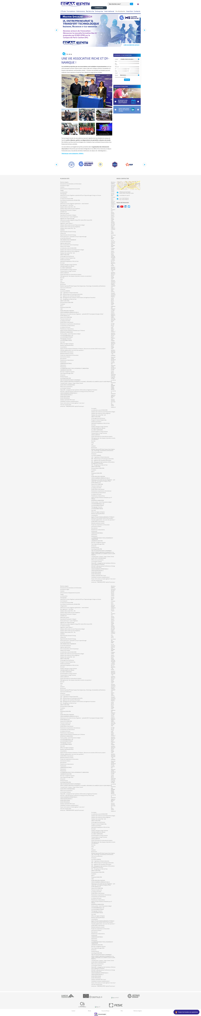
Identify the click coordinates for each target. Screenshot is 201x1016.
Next (144, 30)
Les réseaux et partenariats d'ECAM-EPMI (70, 200)
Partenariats (63, 361)
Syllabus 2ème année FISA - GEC (68, 228)
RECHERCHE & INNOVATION (66, 332)
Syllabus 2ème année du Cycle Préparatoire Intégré (72, 225)
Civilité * (117, 59)
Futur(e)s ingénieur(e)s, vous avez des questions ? (72, 350)
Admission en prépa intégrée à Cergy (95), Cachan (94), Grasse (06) (76, 220)
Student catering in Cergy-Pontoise (68, 264)
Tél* (128, 70)
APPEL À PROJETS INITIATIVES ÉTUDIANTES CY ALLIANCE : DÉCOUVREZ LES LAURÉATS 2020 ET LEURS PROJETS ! (85, 381)
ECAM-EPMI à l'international (66, 322)
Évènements (63, 366)
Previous (56, 30)
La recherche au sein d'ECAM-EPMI (68, 248)
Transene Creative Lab (65, 319)
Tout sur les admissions (65, 287)
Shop (61, 279)
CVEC (61, 309)
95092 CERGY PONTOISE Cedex (126, 193)
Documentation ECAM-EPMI (66, 302)
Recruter (62, 277)
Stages (62, 190)
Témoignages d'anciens (65, 338)
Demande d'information (122, 55)
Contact (73, 1010)
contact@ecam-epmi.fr (124, 195)
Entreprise (99, 11)
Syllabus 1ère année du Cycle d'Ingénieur (69, 251)
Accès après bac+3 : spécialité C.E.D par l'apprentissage (73, 236)
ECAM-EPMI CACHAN (65, 396)
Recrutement (63, 358)
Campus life (63, 233)
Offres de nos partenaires (66, 386)
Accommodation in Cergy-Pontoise (68, 269)
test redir (62, 342)
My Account (63, 284)
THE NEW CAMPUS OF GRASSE (67, 266)
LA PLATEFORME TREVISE (66, 340)
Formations (71, 11)
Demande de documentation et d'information (70, 183)
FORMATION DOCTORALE (66, 363)
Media (89, 1010)
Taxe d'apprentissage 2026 (66, 373)
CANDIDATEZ (99, 7)
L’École (63, 11)
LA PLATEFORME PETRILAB (66, 337)
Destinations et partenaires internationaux (70, 324)
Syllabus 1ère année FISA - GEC (67, 253)
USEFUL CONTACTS (64, 272)
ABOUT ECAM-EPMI (138, 4)
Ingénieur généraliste (65, 243)
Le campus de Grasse (65, 327)
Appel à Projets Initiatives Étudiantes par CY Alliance (72, 330)
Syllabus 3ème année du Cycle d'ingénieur (70, 208)
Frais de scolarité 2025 (65, 404)
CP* (115, 68)
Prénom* (116, 64)
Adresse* (117, 66)
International (109, 11)
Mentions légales (64, 182)
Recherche (90, 11)
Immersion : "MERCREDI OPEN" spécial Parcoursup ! (72, 406)
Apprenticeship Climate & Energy (68, 231)
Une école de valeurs (65, 357)
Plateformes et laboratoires (67, 328)
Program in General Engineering (67, 258)
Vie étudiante (120, 11)
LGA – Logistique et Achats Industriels (69, 292)
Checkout (62, 282)
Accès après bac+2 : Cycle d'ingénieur (69, 216)
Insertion (129, 11)
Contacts (137, 11)
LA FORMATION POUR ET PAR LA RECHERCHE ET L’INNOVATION (74, 368)
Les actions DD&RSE (65, 291)
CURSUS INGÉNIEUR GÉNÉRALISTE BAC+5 (69, 312)
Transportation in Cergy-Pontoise (68, 271)
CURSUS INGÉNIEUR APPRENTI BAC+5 (68, 393)
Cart (61, 281)
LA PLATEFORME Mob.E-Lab (66, 335)
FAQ (122, 1010)
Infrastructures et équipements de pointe (70, 188)
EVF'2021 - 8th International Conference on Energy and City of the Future (77, 391)
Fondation (62, 304)
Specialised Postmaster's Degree (68, 210)
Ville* (128, 68)
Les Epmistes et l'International (67, 325)
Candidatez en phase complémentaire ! (69, 401)
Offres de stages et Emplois (67, 343)
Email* (116, 73)
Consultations (63, 347)
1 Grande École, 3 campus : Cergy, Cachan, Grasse (71, 383)
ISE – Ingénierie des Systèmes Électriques (70, 296)
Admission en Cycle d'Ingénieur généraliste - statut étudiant (74, 203)
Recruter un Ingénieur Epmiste (67, 371)
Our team (62, 263)
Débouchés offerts (64, 213)
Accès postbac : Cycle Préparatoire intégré (70, 333)
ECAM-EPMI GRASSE (65, 398)
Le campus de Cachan (65, 320)
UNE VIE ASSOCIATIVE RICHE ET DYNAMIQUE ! (70, 380)
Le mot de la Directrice (65, 238)
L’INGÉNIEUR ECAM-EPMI (65, 370)
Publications (63, 365)
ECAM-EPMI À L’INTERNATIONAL (67, 385)
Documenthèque (105, 1010)
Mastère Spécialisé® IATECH (66, 345)
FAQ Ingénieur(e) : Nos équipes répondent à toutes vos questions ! (76, 276)
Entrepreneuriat (64, 376)
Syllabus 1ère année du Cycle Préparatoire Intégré (72, 249)
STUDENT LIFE (63, 211)
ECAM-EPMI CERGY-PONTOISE (67, 310)
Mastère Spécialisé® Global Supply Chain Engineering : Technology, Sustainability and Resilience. (83, 286)
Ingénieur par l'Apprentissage (67, 218)
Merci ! (61, 305)
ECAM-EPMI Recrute (65, 315)
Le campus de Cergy (65, 221)
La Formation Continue (65, 388)
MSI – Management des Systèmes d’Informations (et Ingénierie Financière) (77, 297)
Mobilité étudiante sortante (66, 353)
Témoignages (63, 193)
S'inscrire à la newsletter (120, 77)
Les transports (63, 197)
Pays (116, 70)
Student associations (65, 259)
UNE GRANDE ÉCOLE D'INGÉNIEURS (68, 239)
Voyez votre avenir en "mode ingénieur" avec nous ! (72, 403)
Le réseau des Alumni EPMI (66, 198)
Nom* (116, 61)
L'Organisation (63, 202)
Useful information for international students (70, 274)
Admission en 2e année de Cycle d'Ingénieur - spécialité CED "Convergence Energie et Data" (81, 314)
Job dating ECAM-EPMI (65, 378)
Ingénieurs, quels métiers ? (66, 223)
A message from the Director (67, 256)
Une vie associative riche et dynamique (69, 244)
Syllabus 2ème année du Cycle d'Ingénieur (70, 226)
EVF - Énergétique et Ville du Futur (68, 299)
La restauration (63, 192)
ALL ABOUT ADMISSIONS (66, 268)
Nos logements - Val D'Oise (66, 205)
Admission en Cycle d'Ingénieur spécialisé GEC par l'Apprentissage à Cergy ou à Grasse (80, 195)
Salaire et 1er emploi (65, 246)
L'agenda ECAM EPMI (121, 86)
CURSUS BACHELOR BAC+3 (66, 394)
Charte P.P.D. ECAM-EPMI (66, 317)
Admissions (80, 11)
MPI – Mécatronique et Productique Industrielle (71, 294)
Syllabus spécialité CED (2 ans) (67, 399)
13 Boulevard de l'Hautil (124, 192)
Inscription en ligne (64, 185)
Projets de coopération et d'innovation (69, 355)
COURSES (62, 230)
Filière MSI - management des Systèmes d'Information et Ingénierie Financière (78, 389)
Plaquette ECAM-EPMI (65, 307)
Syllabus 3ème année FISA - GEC (67, 207)
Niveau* (116, 75)
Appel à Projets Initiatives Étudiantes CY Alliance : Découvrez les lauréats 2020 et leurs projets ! (83, 348)
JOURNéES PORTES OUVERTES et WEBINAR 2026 (123, 101)
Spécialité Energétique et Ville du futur (69, 261)
